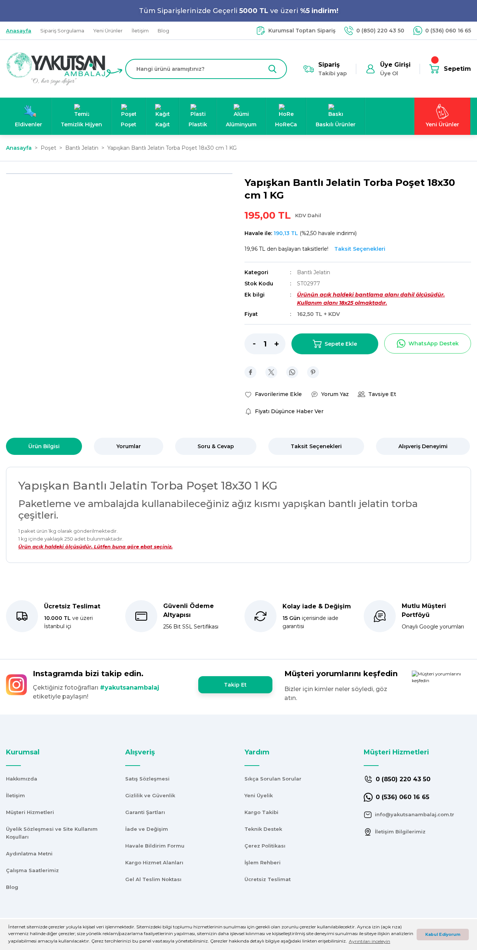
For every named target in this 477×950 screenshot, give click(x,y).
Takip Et (235, 684)
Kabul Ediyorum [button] (442, 934)
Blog (12, 887)
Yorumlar (128, 446)
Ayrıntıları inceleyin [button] (369, 941)
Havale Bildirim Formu (154, 846)
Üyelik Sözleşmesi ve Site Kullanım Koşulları (52, 833)
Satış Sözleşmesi (147, 779)
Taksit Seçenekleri (316, 446)
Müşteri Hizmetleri (30, 812)
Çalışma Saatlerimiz (32, 870)
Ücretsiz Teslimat (267, 879)
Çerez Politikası (264, 846)
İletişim (15, 795)
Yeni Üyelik (258, 795)
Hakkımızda (21, 779)
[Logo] (56, 68)
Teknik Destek (263, 829)
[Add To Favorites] (273, 394)
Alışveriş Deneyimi (423, 446)
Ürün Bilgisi (44, 446)
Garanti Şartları (145, 812)
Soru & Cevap (216, 446)
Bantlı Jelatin (313, 272)
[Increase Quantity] (279, 343)
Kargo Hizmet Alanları (154, 862)
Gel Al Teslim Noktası (153, 879)
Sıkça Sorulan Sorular (272, 779)
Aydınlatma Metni (29, 853)
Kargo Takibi (261, 812)
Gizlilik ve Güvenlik (150, 795)
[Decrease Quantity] (250, 343)
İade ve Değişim (146, 829)
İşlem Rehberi (262, 862)
